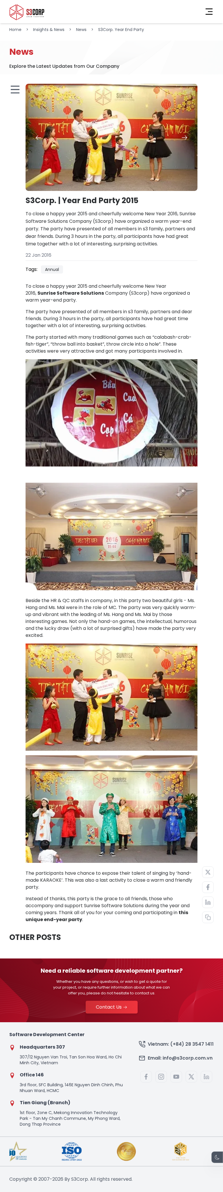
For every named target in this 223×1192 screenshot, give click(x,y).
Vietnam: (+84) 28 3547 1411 (181, 1044)
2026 (57, 1179)
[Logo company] (26, 11)
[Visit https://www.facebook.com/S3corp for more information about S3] (146, 1076)
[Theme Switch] (217, 1157)
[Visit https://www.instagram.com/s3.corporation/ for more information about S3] (161, 1076)
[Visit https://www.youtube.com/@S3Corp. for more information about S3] (176, 1076)
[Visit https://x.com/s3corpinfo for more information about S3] (191, 1076)
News (81, 29)
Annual (52, 269)
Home (15, 29)
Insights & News (48, 29)
